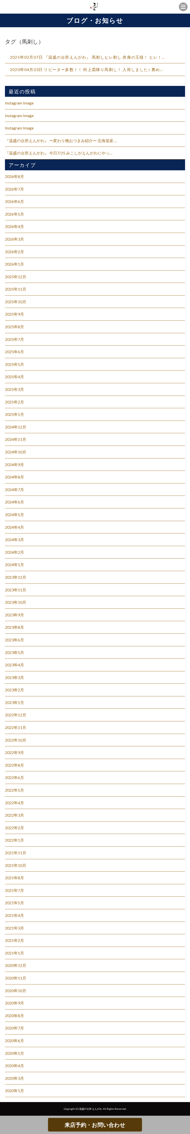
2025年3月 (14, 389)
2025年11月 (15, 289)
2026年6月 (14, 201)
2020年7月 (14, 1028)
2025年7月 (14, 339)
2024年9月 (14, 464)
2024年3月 (14, 539)
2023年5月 (14, 652)
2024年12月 (15, 427)
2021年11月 (15, 852)
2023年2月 (14, 689)
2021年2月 (14, 940)
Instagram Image (19, 103)
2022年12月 (15, 714)
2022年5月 (14, 790)
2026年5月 (14, 214)
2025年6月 (14, 351)
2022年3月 (14, 815)
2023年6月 (14, 639)
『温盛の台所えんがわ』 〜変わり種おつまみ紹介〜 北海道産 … (61, 140)
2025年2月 (14, 402)
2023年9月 (14, 614)
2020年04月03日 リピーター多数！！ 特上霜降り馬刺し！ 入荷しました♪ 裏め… (86, 69)
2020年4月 (14, 1065)
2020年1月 (14, 1090)
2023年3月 (14, 677)
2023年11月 (15, 589)
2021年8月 (14, 877)
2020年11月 (15, 978)
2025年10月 (15, 301)
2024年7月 (14, 489)
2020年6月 (14, 1040)
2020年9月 (14, 1003)
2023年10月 (15, 602)
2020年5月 (14, 1053)
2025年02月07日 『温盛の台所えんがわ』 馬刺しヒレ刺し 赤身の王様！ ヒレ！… (87, 57)
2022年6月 (14, 777)
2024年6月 (14, 502)
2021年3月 (14, 928)
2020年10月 (15, 990)
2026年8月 (14, 176)
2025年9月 (14, 314)
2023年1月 (14, 702)
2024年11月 (15, 439)
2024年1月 (14, 564)
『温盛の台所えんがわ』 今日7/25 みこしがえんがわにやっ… (59, 153)
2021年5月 (14, 902)
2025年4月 (14, 376)
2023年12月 (15, 577)
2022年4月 (14, 802)
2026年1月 (14, 264)
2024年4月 (14, 527)
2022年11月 (15, 727)
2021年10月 (15, 865)
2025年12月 (15, 276)
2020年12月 (15, 965)
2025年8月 (14, 326)
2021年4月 (14, 915)
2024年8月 (14, 477)
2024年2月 (14, 552)
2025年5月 (14, 364)
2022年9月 (14, 752)
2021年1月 (14, 953)
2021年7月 (14, 890)
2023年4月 (14, 664)
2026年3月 (14, 239)
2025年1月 (14, 414)
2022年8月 (14, 765)
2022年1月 (14, 840)
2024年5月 (14, 514)
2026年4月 (14, 226)
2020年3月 (14, 1078)
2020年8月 (14, 1015)
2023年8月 (14, 627)
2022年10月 (15, 740)
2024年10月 (15, 452)
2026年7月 (14, 189)
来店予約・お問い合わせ (95, 1124)
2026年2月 (14, 251)
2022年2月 (14, 827)
